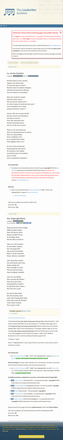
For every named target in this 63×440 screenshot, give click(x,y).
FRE (27, 223)
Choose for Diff (12, 213)
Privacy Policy (21, 429)
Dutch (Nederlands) (20, 385)
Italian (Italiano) (18, 399)
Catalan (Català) (19, 380)
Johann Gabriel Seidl (19, 356)
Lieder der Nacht (33, 192)
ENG (24, 223)
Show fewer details (13, 62)
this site (5, 431)
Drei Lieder (54, 368)
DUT (21, 223)
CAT (18, 223)
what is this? (26, 311)
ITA (30, 223)
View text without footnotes (16, 318)
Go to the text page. (20, 195)
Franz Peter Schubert (19, 368)
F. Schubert (14, 313)
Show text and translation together (29, 62)
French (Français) (19, 394)
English (16, 391)
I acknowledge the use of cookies (31, 436)
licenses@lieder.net (55, 45)
